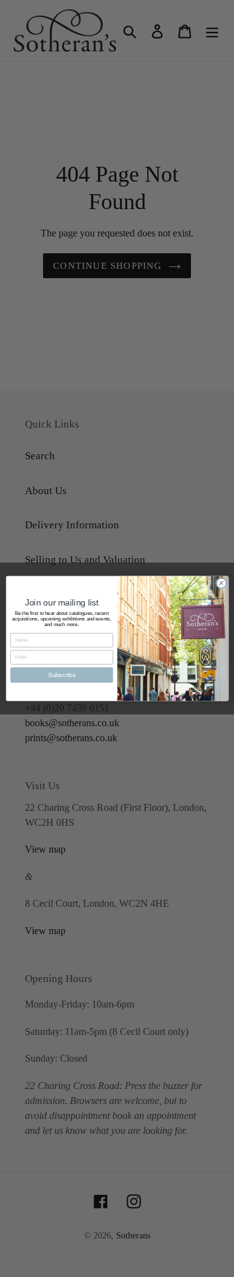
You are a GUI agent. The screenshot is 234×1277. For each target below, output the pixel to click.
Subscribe (61, 674)
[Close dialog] (221, 583)
